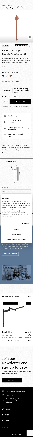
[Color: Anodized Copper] (10, 76)
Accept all (16, 229)
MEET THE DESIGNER (10, 253)
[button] (18, 7)
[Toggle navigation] (29, 7)
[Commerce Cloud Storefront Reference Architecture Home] (7, 7)
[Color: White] (7, 76)
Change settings (16, 234)
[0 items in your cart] (25, 7)
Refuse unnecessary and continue (16, 239)
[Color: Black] (3, 76)
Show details (25, 223)
